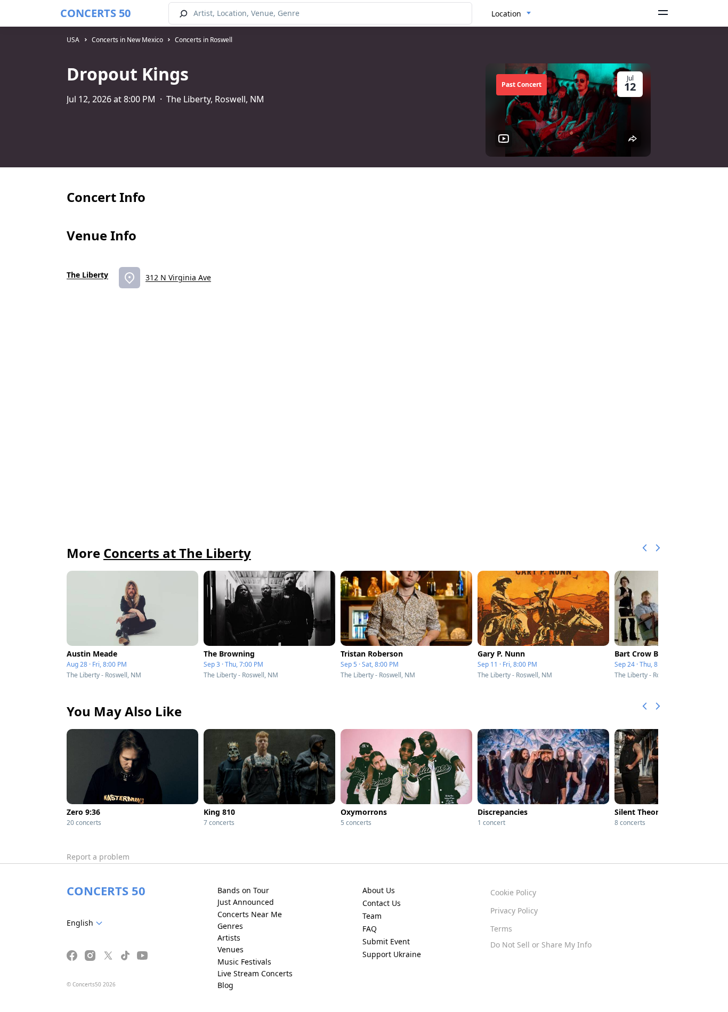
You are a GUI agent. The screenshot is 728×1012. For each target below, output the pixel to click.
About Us (378, 890)
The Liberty (87, 275)
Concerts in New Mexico (127, 39)
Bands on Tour (243, 890)
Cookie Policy (513, 892)
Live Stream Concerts (255, 973)
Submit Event (386, 941)
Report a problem (98, 857)
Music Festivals (244, 962)
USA (73, 39)
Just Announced (245, 902)
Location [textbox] (506, 14)
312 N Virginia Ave (178, 277)
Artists (228, 938)
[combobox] (511, 14)
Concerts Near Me (249, 914)
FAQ (369, 929)
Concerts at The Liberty (177, 553)
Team (372, 916)
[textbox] (87, 923)
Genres (230, 926)
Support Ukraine (391, 954)
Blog (225, 985)
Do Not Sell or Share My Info (541, 945)
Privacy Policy (514, 910)
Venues (230, 949)
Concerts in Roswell (203, 39)
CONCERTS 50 (95, 13)
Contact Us (381, 903)
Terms (501, 929)
